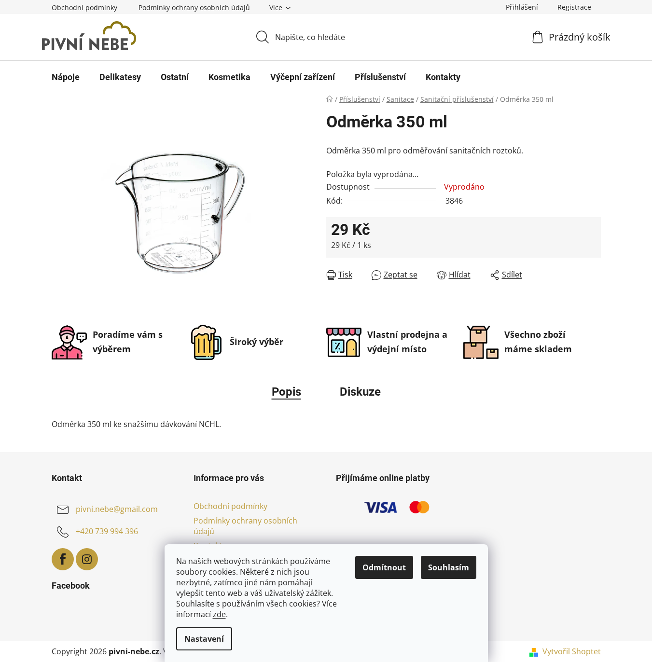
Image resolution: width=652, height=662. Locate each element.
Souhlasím (448, 567)
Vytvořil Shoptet (571, 651)
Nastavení (204, 639)
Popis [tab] (286, 392)
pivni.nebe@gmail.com (117, 509)
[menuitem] (65, 77)
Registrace (574, 7)
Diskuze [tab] (360, 392)
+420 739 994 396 (107, 531)
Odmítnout (384, 567)
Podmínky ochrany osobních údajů (194, 7)
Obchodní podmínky (84, 7)
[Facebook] (63, 559)
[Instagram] (87, 559)
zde (219, 614)
